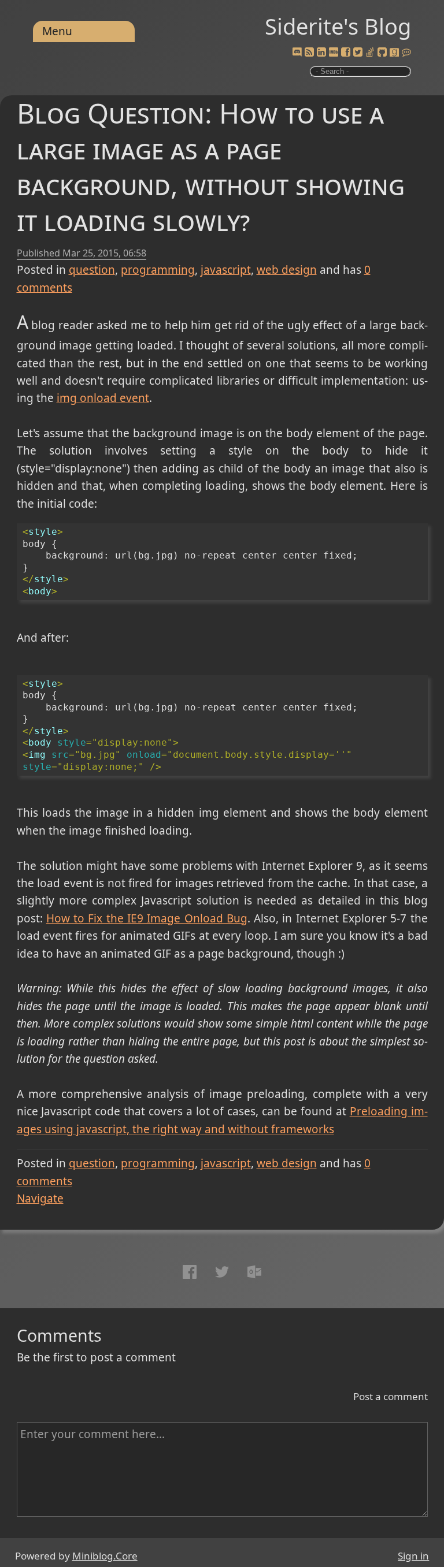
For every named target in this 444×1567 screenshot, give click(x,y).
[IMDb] (333, 52)
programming (158, 269)
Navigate (40, 1198)
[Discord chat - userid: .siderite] (297, 52)
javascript (226, 269)
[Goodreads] (394, 52)
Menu (57, 31)
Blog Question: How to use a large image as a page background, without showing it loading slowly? (211, 166)
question (92, 269)
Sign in (413, 1555)
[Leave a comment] (406, 52)
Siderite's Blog (338, 26)
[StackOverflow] (370, 52)
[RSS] (309, 52)
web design (287, 269)
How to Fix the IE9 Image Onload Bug (146, 918)
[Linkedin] (321, 52)
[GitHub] (382, 52)
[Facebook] (345, 52)
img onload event (103, 397)
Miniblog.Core (105, 1555)
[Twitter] (357, 52)
